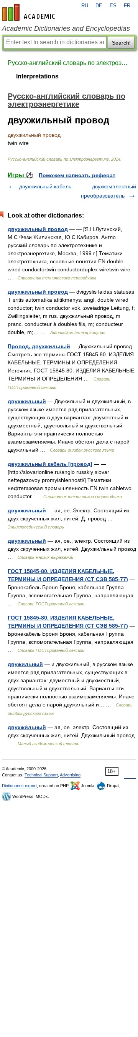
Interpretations (37, 76)
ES (113, 5)
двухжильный (27, 401)
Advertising (70, 775)
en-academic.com (29, 12)
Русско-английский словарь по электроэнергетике (69, 63)
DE (98, 5)
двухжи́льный (27, 727)
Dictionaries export (19, 785)
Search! (121, 43)
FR (127, 5)
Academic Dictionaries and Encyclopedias (66, 28)
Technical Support (41, 775)
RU (84, 5)
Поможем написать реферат (77, 175)
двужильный (25, 664)
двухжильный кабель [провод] (50, 464)
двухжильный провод (38, 229)
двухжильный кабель (45, 186)
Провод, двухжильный (39, 346)
